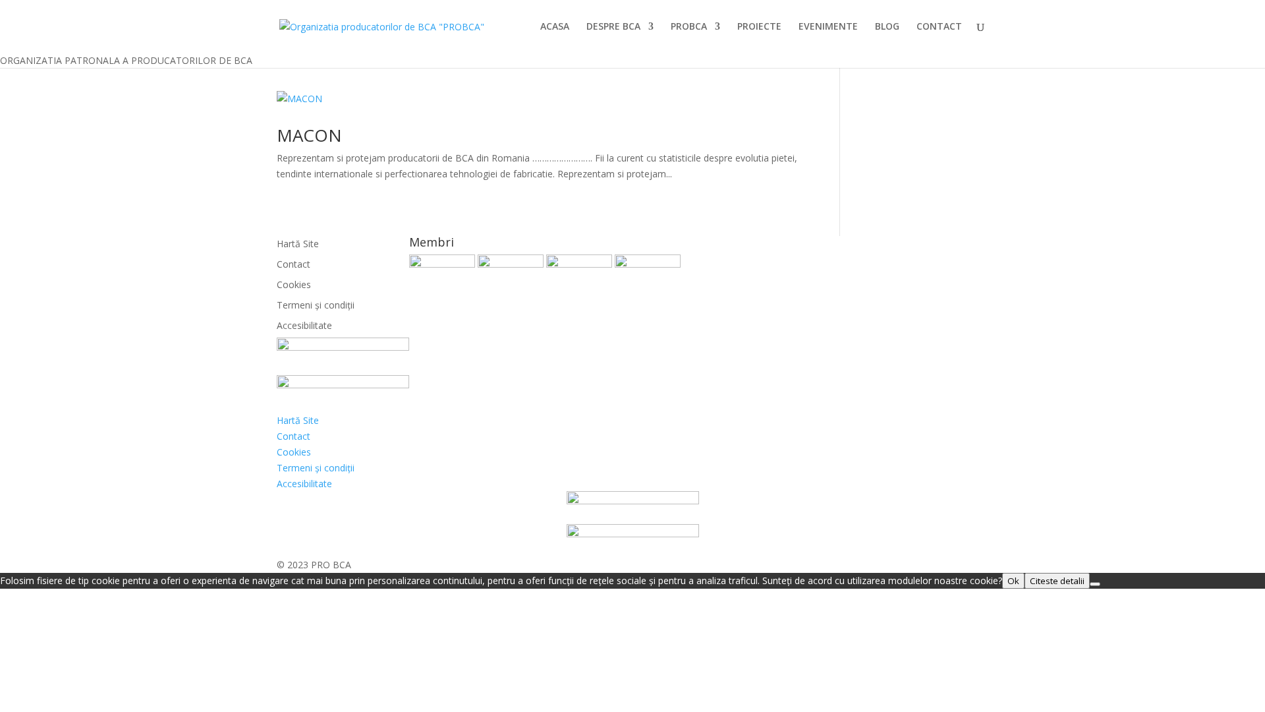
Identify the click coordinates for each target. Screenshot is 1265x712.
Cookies (294, 284)
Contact (293, 264)
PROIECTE (759, 27)
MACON (309, 135)
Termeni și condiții (315, 305)
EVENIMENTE (828, 27)
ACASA (554, 27)
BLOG (887, 27)
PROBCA (689, 27)
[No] (1095, 584)
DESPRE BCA (613, 27)
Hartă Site (298, 243)
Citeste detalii (1057, 581)
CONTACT (939, 27)
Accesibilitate (304, 325)
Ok (1013, 581)
